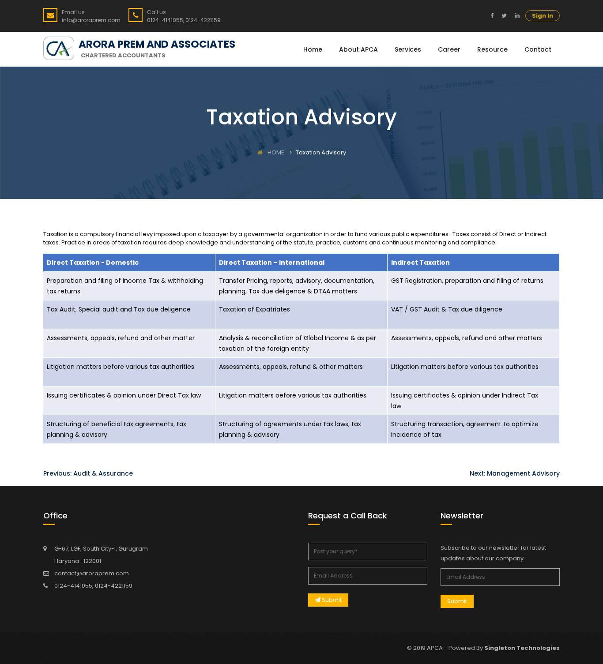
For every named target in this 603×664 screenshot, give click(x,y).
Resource (492, 49)
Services (408, 49)
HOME (275, 152)
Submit (331, 600)
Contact (537, 49)
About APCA (358, 49)
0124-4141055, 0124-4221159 (93, 585)
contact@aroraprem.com (91, 573)
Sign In (542, 15)
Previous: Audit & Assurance (88, 473)
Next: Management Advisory (515, 473)
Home (312, 49)
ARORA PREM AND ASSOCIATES (157, 44)
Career (449, 49)
